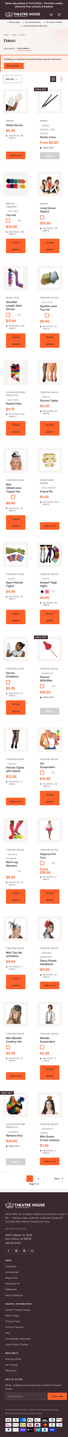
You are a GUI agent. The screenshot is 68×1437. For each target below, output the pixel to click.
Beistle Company (11, 205)
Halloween (10, 1289)
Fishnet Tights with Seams (15, 769)
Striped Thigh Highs (48, 584)
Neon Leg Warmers (12, 863)
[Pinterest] (24, 1251)
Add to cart (15, 155)
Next (57, 1178)
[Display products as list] (62, 79)
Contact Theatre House (17, 1309)
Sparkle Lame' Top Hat (49, 307)
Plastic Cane (48, 137)
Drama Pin (46, 491)
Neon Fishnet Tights (14, 584)
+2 (53, 772)
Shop (14, 35)
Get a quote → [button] (24, 48)
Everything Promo (47, 481)
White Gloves (14, 125)
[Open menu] (51, 14)
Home (6, 35)
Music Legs (12, 297)
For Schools (11, 1364)
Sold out (50, 155)
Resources (11, 1370)
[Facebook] (8, 1251)
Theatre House (49, 297)
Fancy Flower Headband (48, 962)
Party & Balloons (14, 1295)
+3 (53, 686)
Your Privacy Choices (16, 1344)
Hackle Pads (13, 403)
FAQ (7, 1333)
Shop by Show (13, 1359)
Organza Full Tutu (48, 855)
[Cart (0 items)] (59, 14)
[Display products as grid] (53, 79)
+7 (53, 591)
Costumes (10, 1266)
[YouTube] (32, 1251)
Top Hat (11, 215)
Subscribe (57, 1396)
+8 (19, 220)
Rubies (10, 121)
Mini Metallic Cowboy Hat (14, 1039)
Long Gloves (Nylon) (48, 209)
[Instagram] (16, 1251)
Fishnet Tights (49, 400)
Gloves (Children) (12, 674)
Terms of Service (14, 1327)
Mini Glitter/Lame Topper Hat (13, 488)
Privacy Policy (12, 1321)
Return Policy (12, 1315)
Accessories (11, 1272)
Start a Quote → (14, 66)
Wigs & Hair (11, 1277)
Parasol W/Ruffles (46, 678)
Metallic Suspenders (47, 1039)
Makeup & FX (12, 1283)
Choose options (16, 246)
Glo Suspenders (47, 765)
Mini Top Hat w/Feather (14, 954)
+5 (19, 314)
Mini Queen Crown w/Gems (49, 1138)
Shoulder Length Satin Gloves (14, 305)
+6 (53, 863)
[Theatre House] (22, 14)
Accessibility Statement (18, 1338)
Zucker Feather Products (15, 394)
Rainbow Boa (14, 1135)
